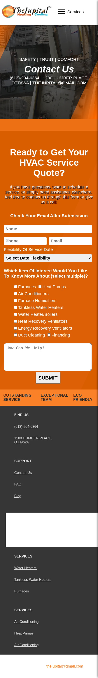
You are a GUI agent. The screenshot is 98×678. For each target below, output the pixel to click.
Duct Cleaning (31, 335)
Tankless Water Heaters (40, 307)
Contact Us (23, 473)
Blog (17, 496)
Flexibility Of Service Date (28, 249)
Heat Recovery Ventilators (43, 321)
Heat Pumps (54, 286)
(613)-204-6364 (24, 78)
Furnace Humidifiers (37, 300)
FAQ (17, 484)
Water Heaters (25, 568)
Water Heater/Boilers (38, 314)
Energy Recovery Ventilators (45, 328)
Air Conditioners (33, 293)
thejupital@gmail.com (59, 83)
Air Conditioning (26, 622)
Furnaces (27, 286)
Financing (60, 335)
